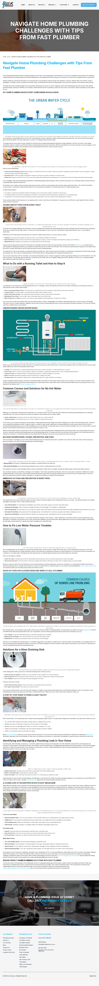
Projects (41, 5)
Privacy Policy (7, 950)
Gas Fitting (22, 957)
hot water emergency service (28, 384)
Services (51, 5)
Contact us (6, 947)
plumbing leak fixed (31, 780)
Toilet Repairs (23, 966)
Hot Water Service (24, 940)
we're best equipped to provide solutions (68, 855)
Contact (76, 5)
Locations (63, 5)
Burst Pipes (22, 950)
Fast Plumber (11, 976)
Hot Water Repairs (24, 942)
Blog (9, 56)
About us (6, 940)
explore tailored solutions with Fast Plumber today (16, 868)
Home (23, 5)
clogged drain (87, 630)
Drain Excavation (24, 952)
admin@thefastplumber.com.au (46, 944)
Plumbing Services (8, 938)
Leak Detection (23, 954)
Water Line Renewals (25, 964)
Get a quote (49, 908)
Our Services (7, 942)
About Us (31, 5)
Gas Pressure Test (24, 959)
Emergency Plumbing (25, 938)
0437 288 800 (89, 5)
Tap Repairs (22, 962)
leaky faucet (89, 734)
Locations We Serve (9, 952)
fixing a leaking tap (12, 734)
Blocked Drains (23, 947)
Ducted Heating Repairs (26, 945)
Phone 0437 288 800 (44, 938)
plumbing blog (79, 245)
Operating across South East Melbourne (45, 950)
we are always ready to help (88, 566)
